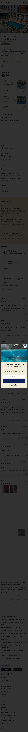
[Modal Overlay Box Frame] (14, 366)
